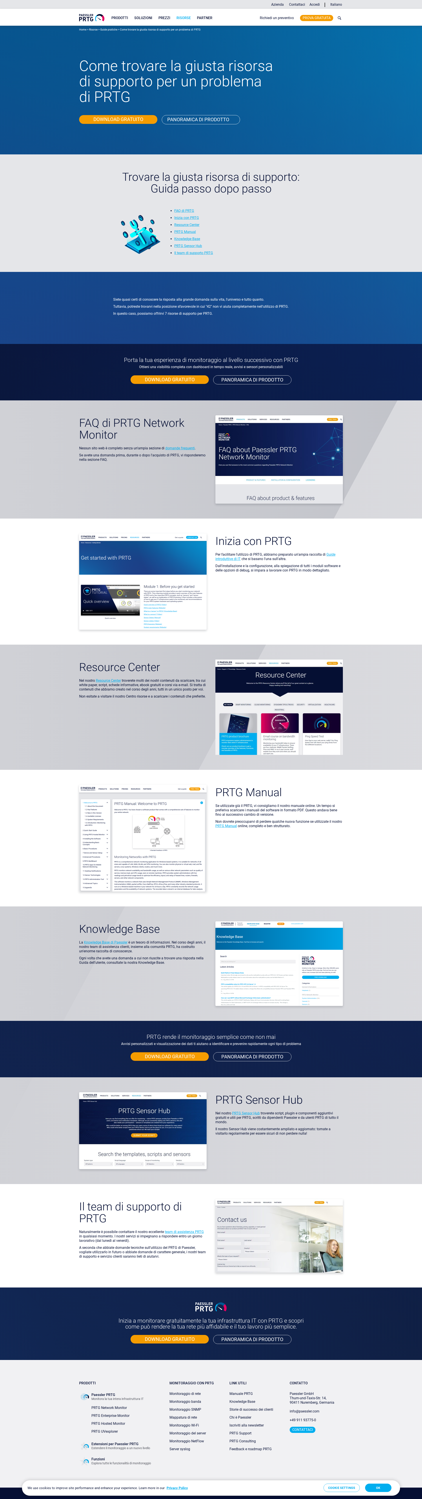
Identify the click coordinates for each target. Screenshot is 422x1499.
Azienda (277, 4)
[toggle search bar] (338, 18)
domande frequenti (180, 448)
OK (378, 1488)
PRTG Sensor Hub (188, 246)
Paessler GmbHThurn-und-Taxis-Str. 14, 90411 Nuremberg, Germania (312, 1398)
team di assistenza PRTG (184, 1232)
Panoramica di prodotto (198, 119)
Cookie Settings (341, 1488)
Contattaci (297, 4)
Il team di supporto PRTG (193, 253)
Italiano (336, 4)
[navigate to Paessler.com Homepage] (91, 17)
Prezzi (164, 18)
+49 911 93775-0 (303, 1420)
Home (82, 29)
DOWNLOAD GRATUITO (118, 119)
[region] (211, 1488)
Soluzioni (143, 18)
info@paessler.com (304, 1411)
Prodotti (119, 18)
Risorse (183, 18)
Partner (204, 18)
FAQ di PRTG (184, 211)
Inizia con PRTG (186, 218)
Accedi (314, 4)
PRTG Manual (185, 232)
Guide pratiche (108, 29)
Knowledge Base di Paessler (105, 942)
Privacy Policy (177, 1488)
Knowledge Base (187, 239)
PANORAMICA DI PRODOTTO (252, 380)
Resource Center (186, 225)
